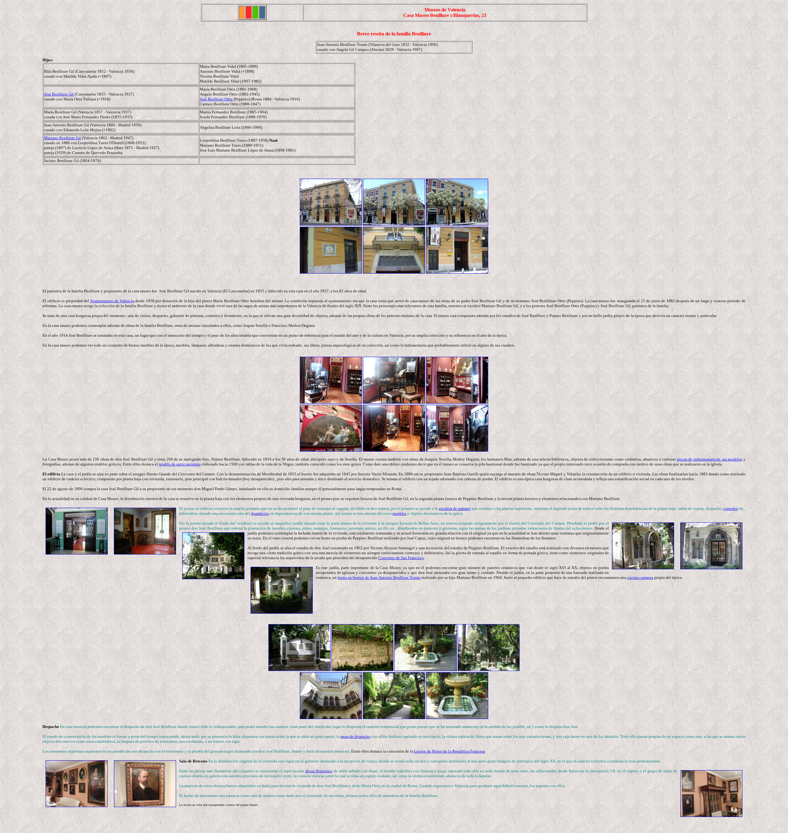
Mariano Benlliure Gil (62, 138)
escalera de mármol (455, 508)
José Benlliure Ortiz (216, 99)
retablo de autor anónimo (180, 464)
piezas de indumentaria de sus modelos (709, 459)
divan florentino (319, 771)
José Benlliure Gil (59, 94)
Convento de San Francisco (401, 557)
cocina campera (640, 577)
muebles (399, 513)
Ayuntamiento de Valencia (112, 301)
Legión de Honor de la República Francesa (449, 751)
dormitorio (260, 513)
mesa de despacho (355, 736)
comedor (730, 508)
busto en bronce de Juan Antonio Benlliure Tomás (379, 577)
